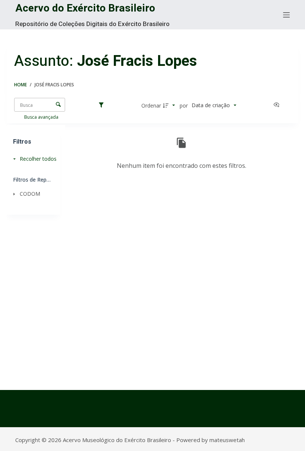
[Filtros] (103, 105)
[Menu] (286, 15)
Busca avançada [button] (42, 117)
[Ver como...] (278, 105)
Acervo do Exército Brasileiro (85, 8)
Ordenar (151, 105)
